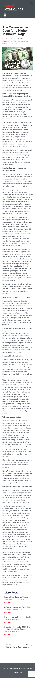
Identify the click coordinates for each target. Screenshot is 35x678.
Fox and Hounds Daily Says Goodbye (18, 617)
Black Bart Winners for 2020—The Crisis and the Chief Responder (17, 628)
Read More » (8, 602)
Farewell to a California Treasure (16, 597)
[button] (5, 15)
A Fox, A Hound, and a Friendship (17, 607)
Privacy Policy (17, 672)
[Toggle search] (31, 3)
